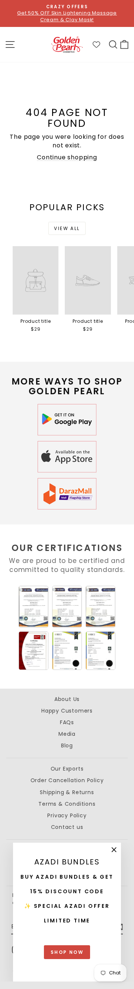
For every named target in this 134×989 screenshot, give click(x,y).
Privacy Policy (66, 815)
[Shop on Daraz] (67, 493)
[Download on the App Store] (67, 456)
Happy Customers (67, 710)
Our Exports (67, 768)
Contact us (67, 827)
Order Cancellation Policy (67, 780)
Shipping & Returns (67, 792)
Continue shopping (67, 157)
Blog (67, 745)
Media (67, 734)
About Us (67, 699)
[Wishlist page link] (100, 44)
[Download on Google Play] (67, 419)
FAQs (67, 722)
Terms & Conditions (66, 804)
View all (67, 228)
